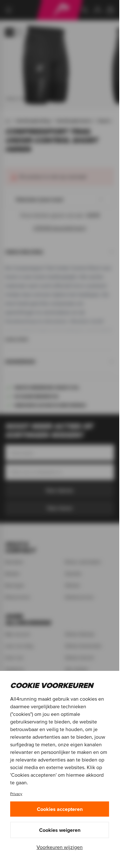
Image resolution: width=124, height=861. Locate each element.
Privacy (16, 794)
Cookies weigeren (59, 830)
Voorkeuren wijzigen (60, 847)
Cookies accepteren (60, 809)
